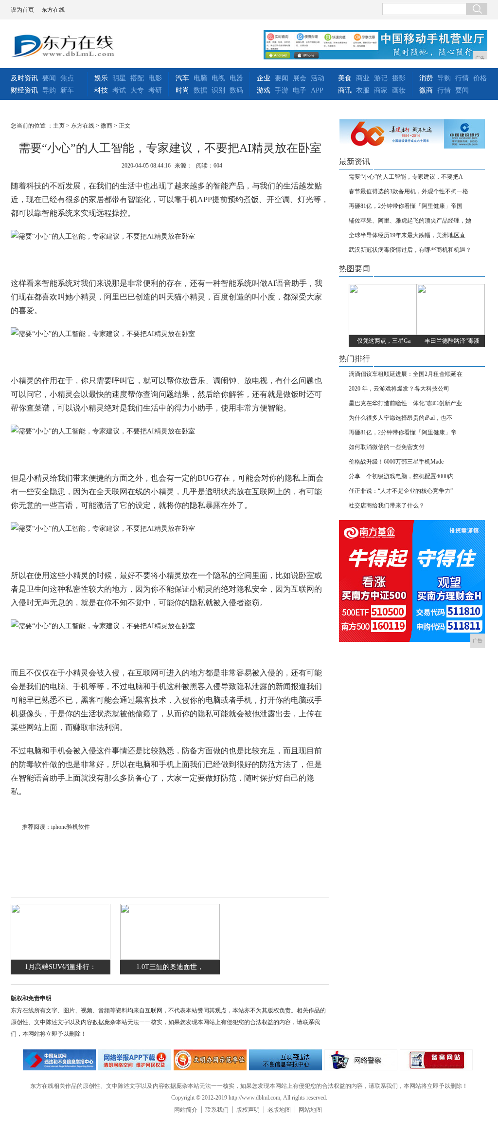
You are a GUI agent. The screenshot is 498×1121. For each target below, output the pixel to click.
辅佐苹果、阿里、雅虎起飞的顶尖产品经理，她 (410, 220)
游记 (381, 78)
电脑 (200, 78)
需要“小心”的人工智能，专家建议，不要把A (406, 176)
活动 (317, 78)
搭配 (137, 78)
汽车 (182, 78)
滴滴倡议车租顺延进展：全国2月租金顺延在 (405, 374)
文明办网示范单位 (210, 1059)
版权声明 (248, 1109)
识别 (218, 90)
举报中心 (285, 1059)
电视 (218, 78)
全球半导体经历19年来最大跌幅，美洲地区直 (407, 235)
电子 (299, 90)
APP (317, 90)
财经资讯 (24, 90)
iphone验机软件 (70, 826)
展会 (299, 78)
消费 (426, 78)
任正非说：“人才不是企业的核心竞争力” (401, 490)
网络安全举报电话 (134, 1059)
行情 (462, 78)
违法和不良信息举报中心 (59, 1059)
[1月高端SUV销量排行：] (60, 957)
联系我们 (217, 1109)
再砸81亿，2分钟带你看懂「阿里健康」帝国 (405, 206)
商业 (363, 78)
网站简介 (185, 1109)
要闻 (49, 78)
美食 (345, 78)
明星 (119, 78)
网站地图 (310, 1109)
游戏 (263, 90)
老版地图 (279, 1109)
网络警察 (360, 1059)
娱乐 (101, 78)
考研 (155, 90)
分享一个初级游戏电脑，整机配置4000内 (401, 476)
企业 (263, 78)
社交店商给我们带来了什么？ (387, 505)
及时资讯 (24, 78)
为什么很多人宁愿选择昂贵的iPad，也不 (400, 417)
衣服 (363, 90)
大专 (137, 90)
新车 (67, 90)
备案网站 (436, 1059)
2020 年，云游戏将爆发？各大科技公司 (399, 388)
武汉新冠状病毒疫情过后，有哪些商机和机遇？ (410, 249)
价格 (480, 78)
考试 (119, 90)
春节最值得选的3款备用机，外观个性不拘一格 (408, 191)
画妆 (399, 90)
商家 (381, 90)
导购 (49, 90)
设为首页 (22, 9)
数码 (236, 90)
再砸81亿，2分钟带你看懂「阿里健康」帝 (403, 432)
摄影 (399, 78)
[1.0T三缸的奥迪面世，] (170, 957)
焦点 (67, 78)
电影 (155, 78)
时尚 (182, 90)
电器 (236, 78)
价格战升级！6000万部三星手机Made (396, 461)
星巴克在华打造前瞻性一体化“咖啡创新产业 (405, 403)
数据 (200, 90)
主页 (59, 125)
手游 (281, 90)
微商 (426, 90)
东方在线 (53, 9)
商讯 (345, 90)
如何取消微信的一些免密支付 (387, 447)
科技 (101, 90)
